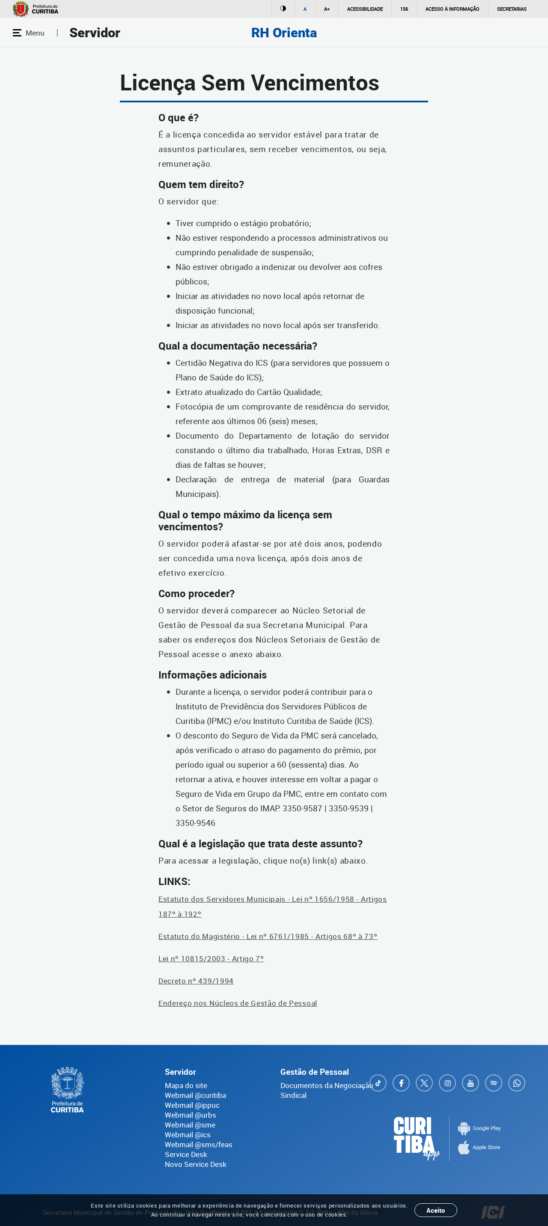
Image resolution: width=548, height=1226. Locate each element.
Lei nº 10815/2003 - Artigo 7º (211, 958)
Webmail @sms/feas (198, 1144)
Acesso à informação (453, 9)
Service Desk (186, 1154)
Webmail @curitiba (195, 1095)
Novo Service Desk (195, 1164)
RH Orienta (284, 32)
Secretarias (512, 9)
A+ (327, 9)
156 (404, 9)
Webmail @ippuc (192, 1105)
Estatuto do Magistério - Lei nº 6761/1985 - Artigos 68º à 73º (267, 936)
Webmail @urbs (190, 1115)
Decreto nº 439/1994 (196, 981)
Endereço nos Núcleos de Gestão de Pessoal (237, 1003)
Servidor (94, 32)
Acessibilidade (365, 9)
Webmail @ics (188, 1134)
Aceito (435, 1210)
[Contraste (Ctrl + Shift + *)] (283, 9)
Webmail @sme (190, 1125)
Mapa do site (186, 1085)
